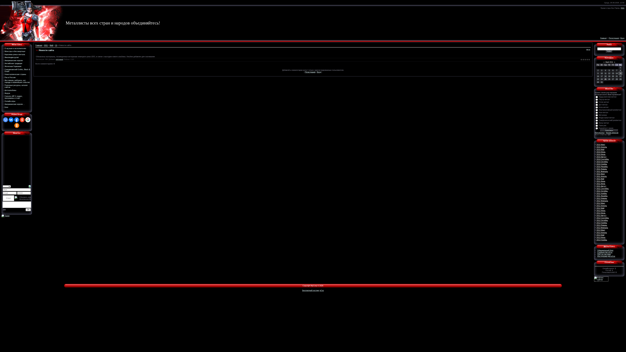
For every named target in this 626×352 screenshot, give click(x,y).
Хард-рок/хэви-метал (607, 97)
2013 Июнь (600, 237)
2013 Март (600, 230)
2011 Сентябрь (602, 189)
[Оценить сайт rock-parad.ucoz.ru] (3, 216)
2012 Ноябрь (601, 223)
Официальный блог (605, 250)
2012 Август (601, 215)
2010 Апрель (601, 147)
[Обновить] (30, 186)
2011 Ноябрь (601, 193)
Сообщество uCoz (604, 252)
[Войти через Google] (27, 119)
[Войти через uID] (5, 119)
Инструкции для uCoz (606, 256)
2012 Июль (600, 213)
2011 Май (600, 179)
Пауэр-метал (604, 99)
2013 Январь (601, 225)
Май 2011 (609, 62)
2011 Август (601, 186)
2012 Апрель (601, 206)
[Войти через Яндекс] (22, 119)
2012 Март (600, 203)
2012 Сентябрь (602, 218)
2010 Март (600, 145)
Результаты (599, 133)
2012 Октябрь (602, 220)
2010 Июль (600, 154)
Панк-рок (602, 125)
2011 (46, 45)
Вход (622, 38)
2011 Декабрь (602, 196)
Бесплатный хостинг (310, 290)
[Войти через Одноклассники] (16, 125)
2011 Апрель (601, 176)
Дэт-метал (603, 105)
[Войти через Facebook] (16, 119)
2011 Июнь (600, 181)
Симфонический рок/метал (610, 120)
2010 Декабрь (602, 167)
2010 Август (601, 157)
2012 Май (600, 208)
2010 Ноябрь (601, 164)
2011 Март (600, 174)
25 (605, 79)
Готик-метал (604, 102)
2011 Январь (601, 169)
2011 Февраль (602, 171)
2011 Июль (600, 184)
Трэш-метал (604, 123)
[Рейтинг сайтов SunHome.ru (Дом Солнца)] (601, 279)
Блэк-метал (603, 107)
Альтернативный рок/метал (610, 110)
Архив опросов (612, 133)
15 (56, 45)
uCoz (322, 290)
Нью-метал (603, 112)
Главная (603, 38)
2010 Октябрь (602, 162)
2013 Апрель (601, 233)
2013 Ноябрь (601, 240)
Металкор (603, 115)
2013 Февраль (602, 228)
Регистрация (614, 38)
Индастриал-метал (606, 118)
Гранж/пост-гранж (606, 128)
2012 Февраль (602, 201)
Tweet (7, 216)
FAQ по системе (604, 254)
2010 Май (600, 149)
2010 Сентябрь (602, 159)
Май (51, 45)
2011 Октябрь (602, 191)
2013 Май (600, 235)
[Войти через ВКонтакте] (11, 119)
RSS (622, 8)
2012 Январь (601, 198)
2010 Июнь (600, 152)
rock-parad (59, 59)
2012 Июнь (600, 211)
